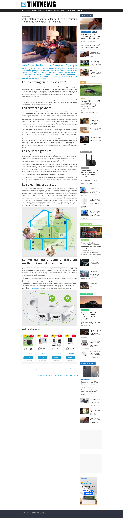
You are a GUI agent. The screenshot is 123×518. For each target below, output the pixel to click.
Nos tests (28, 10)
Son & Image (49, 10)
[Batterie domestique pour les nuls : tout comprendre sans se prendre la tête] (84, 118)
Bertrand (91, 108)
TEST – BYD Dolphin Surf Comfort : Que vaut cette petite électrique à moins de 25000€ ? (95, 73)
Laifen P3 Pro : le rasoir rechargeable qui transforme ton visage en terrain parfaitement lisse (95, 333)
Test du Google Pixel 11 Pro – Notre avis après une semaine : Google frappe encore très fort (91, 37)
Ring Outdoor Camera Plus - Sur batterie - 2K (70, 348)
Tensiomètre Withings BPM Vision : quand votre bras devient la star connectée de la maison (95, 343)
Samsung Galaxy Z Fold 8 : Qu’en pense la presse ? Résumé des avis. (90, 384)
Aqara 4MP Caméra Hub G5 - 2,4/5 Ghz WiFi (56, 348)
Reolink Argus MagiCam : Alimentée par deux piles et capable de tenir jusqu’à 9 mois (95, 130)
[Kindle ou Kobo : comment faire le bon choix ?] (84, 283)
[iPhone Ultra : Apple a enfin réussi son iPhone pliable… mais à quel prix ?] (84, 399)
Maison (63, 10)
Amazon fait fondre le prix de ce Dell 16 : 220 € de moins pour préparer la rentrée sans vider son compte (95, 214)
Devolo (49, 24)
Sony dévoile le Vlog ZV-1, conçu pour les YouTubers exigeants (58, 375)
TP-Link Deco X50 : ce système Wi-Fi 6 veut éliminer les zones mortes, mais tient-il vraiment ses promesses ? (90, 203)
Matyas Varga (92, 41)
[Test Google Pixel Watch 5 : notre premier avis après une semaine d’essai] (84, 51)
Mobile (34, 10)
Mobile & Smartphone (86, 31)
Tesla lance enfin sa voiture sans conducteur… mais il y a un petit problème (90, 315)
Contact (79, 10)
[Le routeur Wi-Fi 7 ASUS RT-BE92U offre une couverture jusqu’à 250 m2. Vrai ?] (91, 155)
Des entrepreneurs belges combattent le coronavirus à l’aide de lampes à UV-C (46, 369)
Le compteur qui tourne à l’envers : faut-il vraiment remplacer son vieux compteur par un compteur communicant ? (91, 141)
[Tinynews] (22, 10)
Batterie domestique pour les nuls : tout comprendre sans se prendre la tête (94, 121)
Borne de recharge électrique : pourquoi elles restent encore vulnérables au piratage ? (95, 263)
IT (43, 10)
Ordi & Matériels (26, 16)
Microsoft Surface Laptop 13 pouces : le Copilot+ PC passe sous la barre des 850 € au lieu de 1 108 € (95, 191)
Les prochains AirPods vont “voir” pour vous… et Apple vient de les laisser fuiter (95, 411)
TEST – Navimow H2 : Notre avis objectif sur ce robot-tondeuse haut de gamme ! (95, 63)
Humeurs (72, 10)
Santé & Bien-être (85, 309)
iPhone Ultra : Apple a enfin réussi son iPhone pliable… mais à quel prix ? (95, 402)
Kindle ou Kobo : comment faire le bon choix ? (95, 285)
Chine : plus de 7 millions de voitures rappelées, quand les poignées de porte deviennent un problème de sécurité (90, 275)
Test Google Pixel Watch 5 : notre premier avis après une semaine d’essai (95, 54)
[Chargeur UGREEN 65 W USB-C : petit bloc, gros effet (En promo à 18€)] (84, 351)
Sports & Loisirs (85, 240)
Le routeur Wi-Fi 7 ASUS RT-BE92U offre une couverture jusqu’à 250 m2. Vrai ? (90, 173)
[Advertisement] (91, 439)
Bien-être (56, 10)
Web (68, 10)
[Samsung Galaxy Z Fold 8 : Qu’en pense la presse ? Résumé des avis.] (91, 366)
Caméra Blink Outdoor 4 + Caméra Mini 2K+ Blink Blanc (28, 348)
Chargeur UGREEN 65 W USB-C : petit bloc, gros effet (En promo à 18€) (95, 354)
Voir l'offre (28, 357)
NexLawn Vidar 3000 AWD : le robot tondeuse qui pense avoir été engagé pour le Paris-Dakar (90, 104)
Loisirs (39, 10)
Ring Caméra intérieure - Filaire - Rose (42, 348)
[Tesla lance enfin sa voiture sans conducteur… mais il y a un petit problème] (91, 297)
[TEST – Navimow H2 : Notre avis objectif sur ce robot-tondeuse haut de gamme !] (84, 61)
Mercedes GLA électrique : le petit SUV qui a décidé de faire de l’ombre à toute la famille (91, 246)
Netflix (53, 24)
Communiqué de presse (35, 24)
